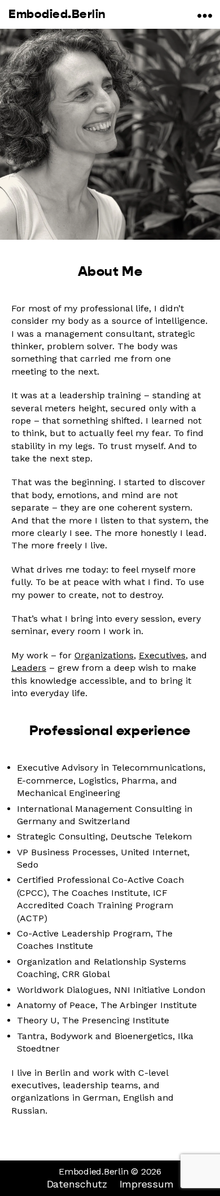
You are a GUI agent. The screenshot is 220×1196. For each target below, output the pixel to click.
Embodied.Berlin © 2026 (110, 1171)
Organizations (104, 655)
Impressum (147, 1184)
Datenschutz (77, 1184)
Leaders (28, 667)
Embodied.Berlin (57, 14)
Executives (162, 655)
